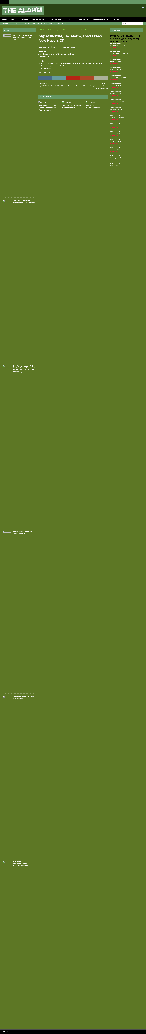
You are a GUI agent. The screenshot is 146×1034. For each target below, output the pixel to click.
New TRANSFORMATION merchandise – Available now (24, 202)
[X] (140, 2)
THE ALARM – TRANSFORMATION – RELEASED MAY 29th (20, 864)
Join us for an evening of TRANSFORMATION (22, 532)
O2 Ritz (120, 109)
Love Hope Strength (25, 2)
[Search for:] (132, 23)
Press (38, 2)
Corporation (120, 69)
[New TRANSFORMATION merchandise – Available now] (7, 280)
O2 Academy (123, 77)
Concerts (24, 19)
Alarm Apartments (101, 19)
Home (4, 19)
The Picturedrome (122, 53)
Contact (70, 19)
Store (116, 19)
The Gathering (38, 19)
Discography (55, 19)
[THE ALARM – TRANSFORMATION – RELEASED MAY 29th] (7, 941)
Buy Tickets (114, 47)
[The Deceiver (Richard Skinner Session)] (73, 102)
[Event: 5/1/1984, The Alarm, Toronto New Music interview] (49, 102)
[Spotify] (144, 2)
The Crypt (123, 45)
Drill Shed (119, 93)
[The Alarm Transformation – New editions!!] (7, 776)
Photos (4, 2)
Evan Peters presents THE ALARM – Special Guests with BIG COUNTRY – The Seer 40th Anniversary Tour (24, 369)
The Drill (118, 142)
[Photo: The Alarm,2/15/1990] (97, 102)
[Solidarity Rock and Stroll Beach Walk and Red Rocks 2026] (7, 114)
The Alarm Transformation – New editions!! (24, 698)
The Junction (121, 158)
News (13, 19)
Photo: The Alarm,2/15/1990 (93, 106)
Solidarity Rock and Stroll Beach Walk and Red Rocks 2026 (23, 37)
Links (13, 2)
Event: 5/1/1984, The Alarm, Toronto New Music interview (47, 107)
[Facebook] (136, 2)
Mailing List (84, 19)
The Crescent (118, 61)
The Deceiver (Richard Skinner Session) (71, 106)
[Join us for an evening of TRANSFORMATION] (7, 610)
